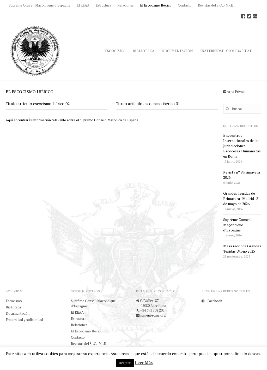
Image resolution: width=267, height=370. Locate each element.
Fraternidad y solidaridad (226, 51)
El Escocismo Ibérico (156, 5)
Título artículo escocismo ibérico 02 (38, 103)
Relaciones (125, 5)
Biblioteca (144, 51)
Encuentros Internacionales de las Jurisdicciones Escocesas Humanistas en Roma (242, 146)
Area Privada (236, 91)
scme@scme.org (153, 315)
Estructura (103, 5)
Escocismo (115, 51)
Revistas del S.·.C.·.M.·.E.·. (216, 5)
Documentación (177, 51)
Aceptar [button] (125, 362)
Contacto (185, 5)
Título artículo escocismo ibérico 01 (148, 103)
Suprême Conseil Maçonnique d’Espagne (39, 5)
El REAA (83, 5)
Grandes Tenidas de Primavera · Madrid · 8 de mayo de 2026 (240, 198)
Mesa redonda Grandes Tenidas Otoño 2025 (242, 248)
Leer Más (144, 362)
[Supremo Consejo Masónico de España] (35, 51)
